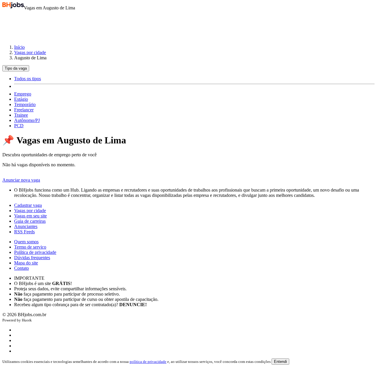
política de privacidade (148, 361)
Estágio (21, 99)
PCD (19, 125)
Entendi (280, 361)
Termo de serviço (30, 246)
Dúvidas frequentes (32, 257)
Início (19, 47)
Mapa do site (26, 262)
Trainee (21, 115)
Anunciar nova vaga (21, 179)
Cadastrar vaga (28, 205)
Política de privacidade (35, 252)
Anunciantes (25, 226)
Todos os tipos (27, 78)
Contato (21, 268)
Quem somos (26, 241)
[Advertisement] (188, 24)
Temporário (25, 104)
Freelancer (24, 109)
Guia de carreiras (30, 221)
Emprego (22, 93)
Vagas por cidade (30, 52)
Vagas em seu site (30, 215)
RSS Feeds (24, 231)
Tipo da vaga (16, 68)
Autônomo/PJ (27, 120)
